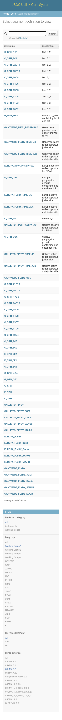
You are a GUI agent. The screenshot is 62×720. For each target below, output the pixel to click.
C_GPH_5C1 (10, 366)
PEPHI (8, 621)
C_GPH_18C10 (12, 71)
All (6, 522)
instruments (11, 526)
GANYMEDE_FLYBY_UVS (17, 277)
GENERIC (9, 561)
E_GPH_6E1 (10, 360)
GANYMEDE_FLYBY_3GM (18, 474)
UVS (7, 576)
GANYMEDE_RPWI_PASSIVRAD (21, 127)
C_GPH (8, 398)
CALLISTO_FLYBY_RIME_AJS (20, 266)
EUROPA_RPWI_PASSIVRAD (19, 165)
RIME (7, 583)
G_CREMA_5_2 (12, 703)
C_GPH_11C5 (11, 328)
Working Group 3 (13, 553)
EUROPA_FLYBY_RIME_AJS (19, 206)
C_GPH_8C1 (10, 58)
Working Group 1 (13, 546)
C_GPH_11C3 (11, 102)
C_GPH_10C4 (11, 335)
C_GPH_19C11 (12, 290)
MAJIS (8, 572)
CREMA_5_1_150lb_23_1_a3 (18, 691)
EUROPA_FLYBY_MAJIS (17, 462)
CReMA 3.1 (10, 665)
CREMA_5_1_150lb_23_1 (17, 688)
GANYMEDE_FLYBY (14, 468)
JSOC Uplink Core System (31, 5)
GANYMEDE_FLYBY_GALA (18, 481)
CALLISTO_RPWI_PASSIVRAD (20, 225)
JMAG (8, 591)
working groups (12, 530)
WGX (7, 565)
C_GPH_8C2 (10, 347)
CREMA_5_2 (11, 699)
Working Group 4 (13, 557)
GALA (8, 602)
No (6, 645)
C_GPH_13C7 (11, 322)
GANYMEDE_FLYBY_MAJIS (19, 493)
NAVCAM (9, 610)
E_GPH (8, 392)
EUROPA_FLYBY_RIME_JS (18, 194)
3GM (7, 599)
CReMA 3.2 (10, 669)
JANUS (8, 568)
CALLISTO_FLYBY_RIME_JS (19, 254)
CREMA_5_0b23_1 (14, 684)
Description (48, 46)
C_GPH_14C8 (11, 316)
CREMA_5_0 (11, 680)
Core (13, 13)
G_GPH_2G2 (11, 379)
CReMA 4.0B (11, 673)
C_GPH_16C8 (11, 77)
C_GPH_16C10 (12, 303)
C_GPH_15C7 (11, 218)
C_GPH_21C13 (12, 284)
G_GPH (8, 385)
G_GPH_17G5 (11, 296)
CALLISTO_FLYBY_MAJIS (18, 430)
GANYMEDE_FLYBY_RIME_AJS (21, 153)
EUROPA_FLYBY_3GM (16, 443)
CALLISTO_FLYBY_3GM (17, 411)
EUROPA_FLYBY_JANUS (17, 455)
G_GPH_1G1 (11, 52)
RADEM (9, 606)
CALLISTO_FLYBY (14, 404)
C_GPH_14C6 (11, 83)
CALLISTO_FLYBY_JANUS (18, 423)
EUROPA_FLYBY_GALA (16, 449)
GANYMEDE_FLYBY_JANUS (19, 487)
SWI (7, 587)
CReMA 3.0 (10, 661)
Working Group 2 (13, 549)
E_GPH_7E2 (10, 354)
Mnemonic (9, 46)
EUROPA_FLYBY (13, 436)
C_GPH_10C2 (11, 109)
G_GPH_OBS (11, 115)
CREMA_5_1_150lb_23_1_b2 (18, 695)
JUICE (8, 614)
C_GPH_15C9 (11, 309)
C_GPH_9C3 (10, 341)
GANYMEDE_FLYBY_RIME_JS (20, 142)
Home (6, 13)
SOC (7, 617)
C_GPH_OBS (11, 236)
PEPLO (8, 580)
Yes (7, 641)
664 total (23, 38)
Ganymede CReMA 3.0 (16, 676)
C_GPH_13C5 (11, 90)
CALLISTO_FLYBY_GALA (17, 417)
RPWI (8, 595)
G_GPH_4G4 (11, 373)
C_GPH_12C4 (11, 96)
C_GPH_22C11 (12, 64)
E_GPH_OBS (11, 177)
